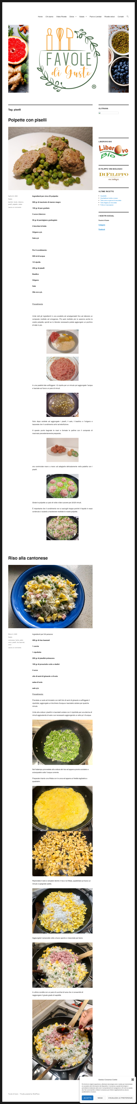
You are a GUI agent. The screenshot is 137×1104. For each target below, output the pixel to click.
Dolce (72, 16)
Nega (100, 1098)
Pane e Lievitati (95, 16)
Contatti (121, 16)
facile (15, 202)
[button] (133, 1080)
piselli (10, 204)
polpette (15, 204)
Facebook (102, 229)
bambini (10, 202)
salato (20, 204)
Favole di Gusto (13, 1094)
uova (9, 645)
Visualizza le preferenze (120, 1098)
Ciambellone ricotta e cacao (109, 198)
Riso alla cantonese (28, 558)
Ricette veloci (109, 16)
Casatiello (103, 196)
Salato (81, 16)
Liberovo (20, 202)
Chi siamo (49, 16)
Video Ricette (61, 16)
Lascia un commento (14, 207)
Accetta (88, 1098)
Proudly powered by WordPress (30, 1094)
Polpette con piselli (27, 120)
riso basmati (20, 642)
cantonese (11, 640)
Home (40, 16)
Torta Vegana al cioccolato (108, 203)
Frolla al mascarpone (106, 205)
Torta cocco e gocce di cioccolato (110, 200)
